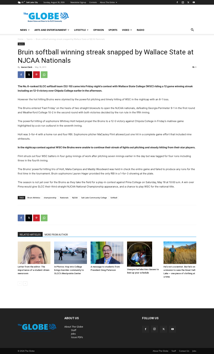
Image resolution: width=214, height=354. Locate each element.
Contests (93, 2)
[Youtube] (193, 2)
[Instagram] (182, 2)
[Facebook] (177, 2)
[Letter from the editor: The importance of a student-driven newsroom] (34, 253)
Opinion (98, 29)
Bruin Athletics (33, 197)
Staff (73, 330)
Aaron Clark (26, 67)
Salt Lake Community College (94, 197)
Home (20, 39)
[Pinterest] (36, 74)
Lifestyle (80, 29)
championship (50, 197)
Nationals (64, 197)
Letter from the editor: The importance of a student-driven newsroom (33, 270)
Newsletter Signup (78, 2)
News (23, 29)
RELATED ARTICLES (30, 234)
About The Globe (107, 2)
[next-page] (25, 283)
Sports (113, 29)
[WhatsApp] (44, 74)
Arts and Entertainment (50, 29)
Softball (114, 197)
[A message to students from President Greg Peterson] (107, 253)
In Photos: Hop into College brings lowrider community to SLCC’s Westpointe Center (69, 270)
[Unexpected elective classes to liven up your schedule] (143, 254)
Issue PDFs (77, 337)
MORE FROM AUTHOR (56, 234)
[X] (188, 2)
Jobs (73, 333)
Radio (140, 29)
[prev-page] (20, 283)
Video (125, 29)
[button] (192, 30)
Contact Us (184, 350)
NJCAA (75, 197)
